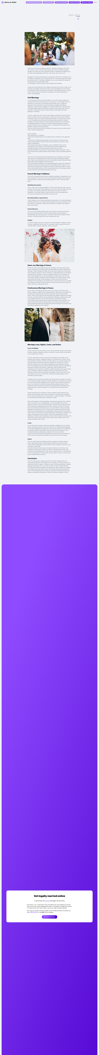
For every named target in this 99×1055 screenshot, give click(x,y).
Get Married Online (49, 917)
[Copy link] (78, 19)
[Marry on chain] (9, 2)
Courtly (47, 900)
